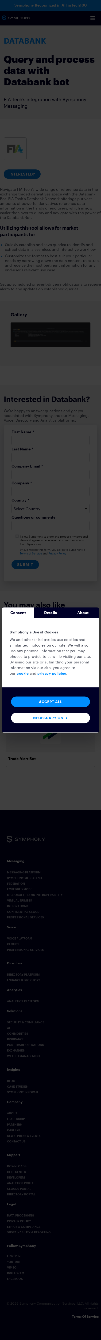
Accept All (50, 702)
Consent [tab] (18, 612)
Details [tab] (50, 612)
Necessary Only (50, 718)
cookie (23, 673)
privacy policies (51, 673)
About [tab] (83, 612)
